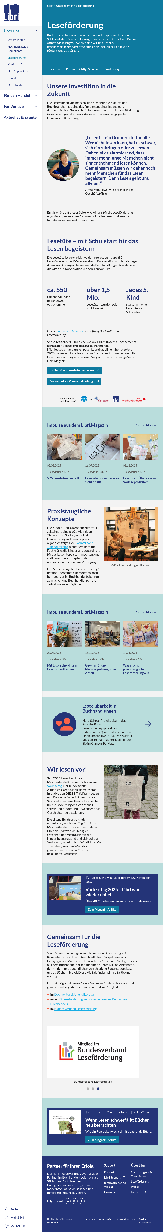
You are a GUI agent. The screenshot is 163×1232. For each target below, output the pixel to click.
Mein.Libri (17, 1217)
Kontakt (13, 78)
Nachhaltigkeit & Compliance (18, 48)
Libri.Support (16, 71)
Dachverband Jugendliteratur (74, 994)
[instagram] (75, 1201)
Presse (135, 1186)
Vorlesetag (54, 786)
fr (23, 1225)
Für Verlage (14, 106)
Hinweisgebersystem (125, 1218)
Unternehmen (16, 39)
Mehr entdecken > (147, 425)
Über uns (11, 31)
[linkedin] (68, 1201)
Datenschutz (105, 1218)
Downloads (15, 85)
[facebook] (82, 1201)
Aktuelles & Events (20, 117)
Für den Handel (17, 95)
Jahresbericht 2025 (70, 331)
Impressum (89, 1218)
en (18, 1225)
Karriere (13, 64)
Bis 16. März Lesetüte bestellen (71, 370)
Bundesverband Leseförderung (75, 1008)
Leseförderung (17, 57)
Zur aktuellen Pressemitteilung (71, 381)
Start (50, 5)
